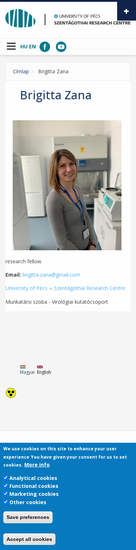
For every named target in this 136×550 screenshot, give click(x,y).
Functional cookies (33, 485)
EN (32, 46)
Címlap (21, 71)
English (44, 372)
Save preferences (28, 517)
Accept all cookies (29, 539)
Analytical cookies (33, 478)
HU (24, 46)
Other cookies (27, 502)
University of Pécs (26, 288)
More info (37, 464)
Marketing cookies (34, 493)
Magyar (27, 372)
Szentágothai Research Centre (89, 288)
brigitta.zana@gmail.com (51, 274)
